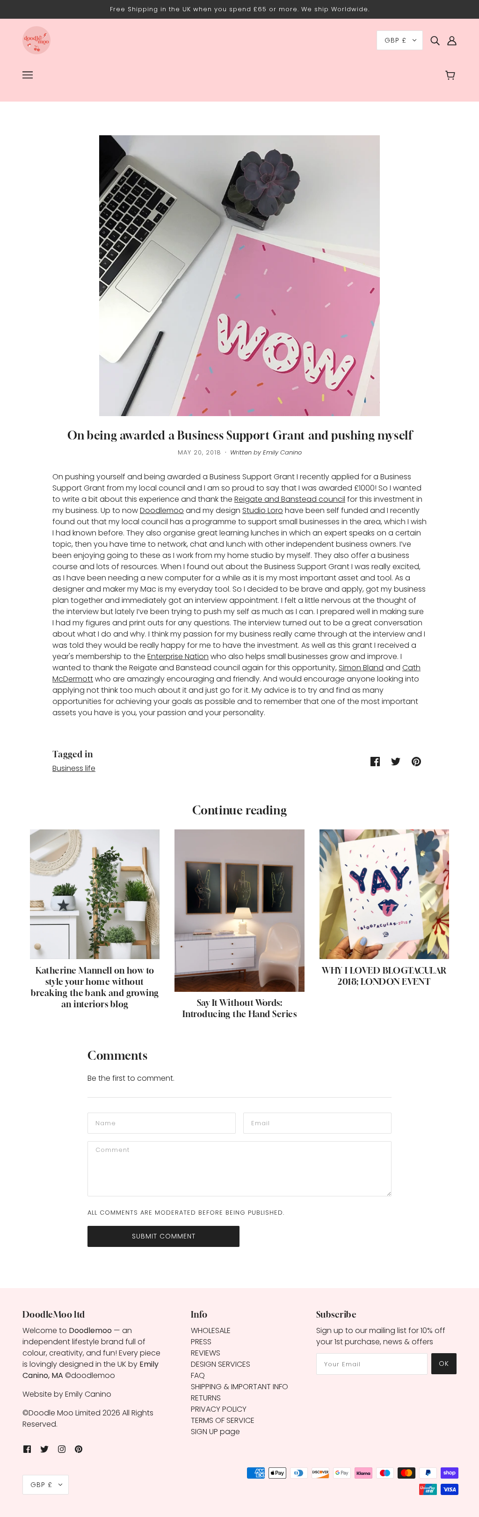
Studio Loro (262, 510)
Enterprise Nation (178, 656)
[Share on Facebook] (375, 761)
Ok (444, 1363)
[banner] (36, 39)
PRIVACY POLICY (219, 1409)
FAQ (198, 1375)
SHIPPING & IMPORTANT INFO (239, 1386)
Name (104, 1122)
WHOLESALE (211, 1330)
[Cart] (451, 76)
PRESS (201, 1341)
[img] (435, 40)
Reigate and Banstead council (289, 499)
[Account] (451, 40)
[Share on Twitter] (395, 761)
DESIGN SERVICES (220, 1364)
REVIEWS (205, 1353)
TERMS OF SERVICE (222, 1420)
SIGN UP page (215, 1431)
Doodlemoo (162, 510)
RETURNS (206, 1397)
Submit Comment (164, 1236)
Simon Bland (361, 667)
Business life (73, 768)
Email (260, 1122)
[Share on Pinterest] (416, 761)
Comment (112, 1150)
